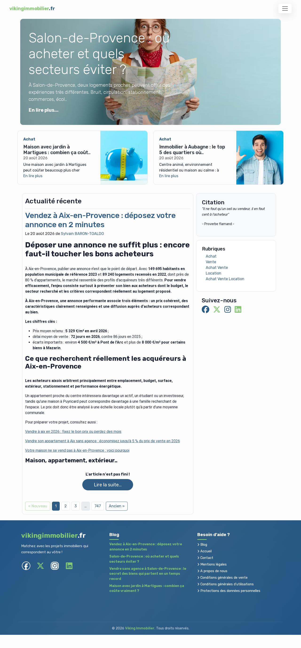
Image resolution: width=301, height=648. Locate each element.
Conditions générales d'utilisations (226, 584)
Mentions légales (213, 564)
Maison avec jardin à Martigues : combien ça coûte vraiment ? (146, 588)
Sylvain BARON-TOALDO (82, 233)
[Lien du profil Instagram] (228, 309)
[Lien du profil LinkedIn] (238, 309)
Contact (206, 558)
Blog (203, 545)
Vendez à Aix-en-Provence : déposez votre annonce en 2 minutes (100, 220)
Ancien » (117, 506)
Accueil (205, 551)
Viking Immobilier (139, 628)
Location (213, 273)
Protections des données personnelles (229, 591)
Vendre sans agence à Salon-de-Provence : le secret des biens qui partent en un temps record (147, 574)
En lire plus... (44, 110)
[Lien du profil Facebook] (206, 309)
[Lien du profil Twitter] (217, 309)
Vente (211, 262)
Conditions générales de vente (223, 578)
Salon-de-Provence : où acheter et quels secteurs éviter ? (144, 559)
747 (98, 506)
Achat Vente (217, 267)
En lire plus (32, 176)
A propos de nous (213, 571)
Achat (211, 256)
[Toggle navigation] (285, 8)
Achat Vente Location (225, 279)
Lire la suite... (108, 485)
